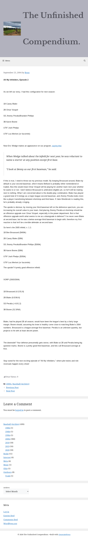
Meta (5, 461)
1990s (7, 435)
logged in (19, 410)
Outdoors (7, 472)
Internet (7, 457)
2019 (7, 446)
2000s (9, 384)
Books (5, 453)
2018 (7, 442)
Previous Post (12, 387)
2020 (7, 450)
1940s (7, 431)
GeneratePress (64, 534)
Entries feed (8, 515)
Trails (7, 476)
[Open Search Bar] (84, 60)
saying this (56, 146)
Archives (6, 488)
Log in (6, 511)
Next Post (10, 391)
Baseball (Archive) (20, 384)
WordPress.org (10, 523)
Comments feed (10, 519)
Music (6, 465)
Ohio (5, 468)
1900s (7, 428)
